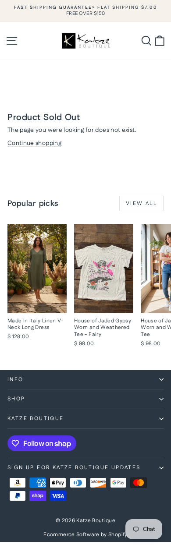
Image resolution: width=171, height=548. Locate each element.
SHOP (16, 399)
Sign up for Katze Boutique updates (74, 467)
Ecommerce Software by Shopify (85, 534)
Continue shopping (34, 143)
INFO (15, 379)
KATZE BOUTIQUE (35, 418)
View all (141, 203)
